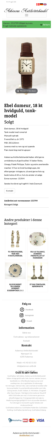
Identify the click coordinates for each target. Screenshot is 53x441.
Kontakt (9, 190)
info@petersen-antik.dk (26, 366)
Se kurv (46, 24)
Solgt (15, 204)
